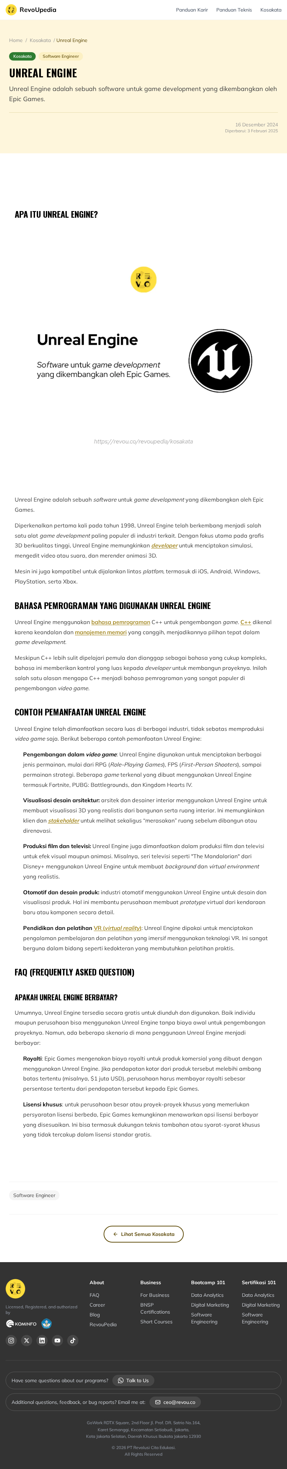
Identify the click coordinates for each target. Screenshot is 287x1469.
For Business (154, 1295)
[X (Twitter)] (26, 1340)
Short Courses (156, 1321)
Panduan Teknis (234, 10)
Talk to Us (137, 1380)
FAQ (94, 1295)
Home (16, 40)
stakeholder (63, 820)
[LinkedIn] (42, 1340)
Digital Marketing (210, 1305)
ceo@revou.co (179, 1402)
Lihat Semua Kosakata (148, 1234)
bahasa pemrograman (120, 621)
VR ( (99, 927)
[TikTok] (72, 1340)
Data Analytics (207, 1295)
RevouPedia (103, 1324)
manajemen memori (101, 632)
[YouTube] (57, 1340)
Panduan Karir (192, 10)
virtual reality (122, 927)
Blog (95, 1314)
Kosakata (270, 10)
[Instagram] (11, 1340)
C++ (245, 621)
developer (164, 545)
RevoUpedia (38, 10)
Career (97, 1305)
